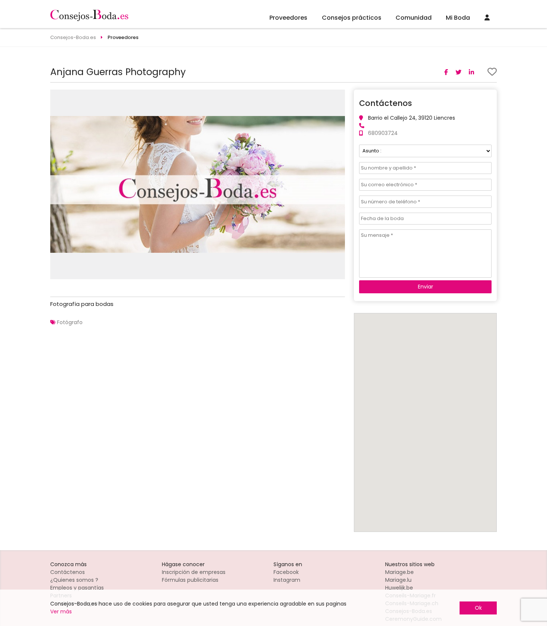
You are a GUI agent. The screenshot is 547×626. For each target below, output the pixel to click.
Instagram (287, 580)
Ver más (61, 611)
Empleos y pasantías (77, 587)
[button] (338, 96)
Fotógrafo (70, 322)
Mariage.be (399, 572)
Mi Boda (458, 17)
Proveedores (288, 17)
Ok (478, 608)
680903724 (383, 133)
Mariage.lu (398, 580)
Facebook (286, 572)
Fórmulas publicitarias (190, 580)
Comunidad (414, 17)
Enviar (425, 286)
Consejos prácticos (351, 17)
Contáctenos (67, 572)
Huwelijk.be (399, 587)
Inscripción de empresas (193, 572)
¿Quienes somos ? (74, 580)
